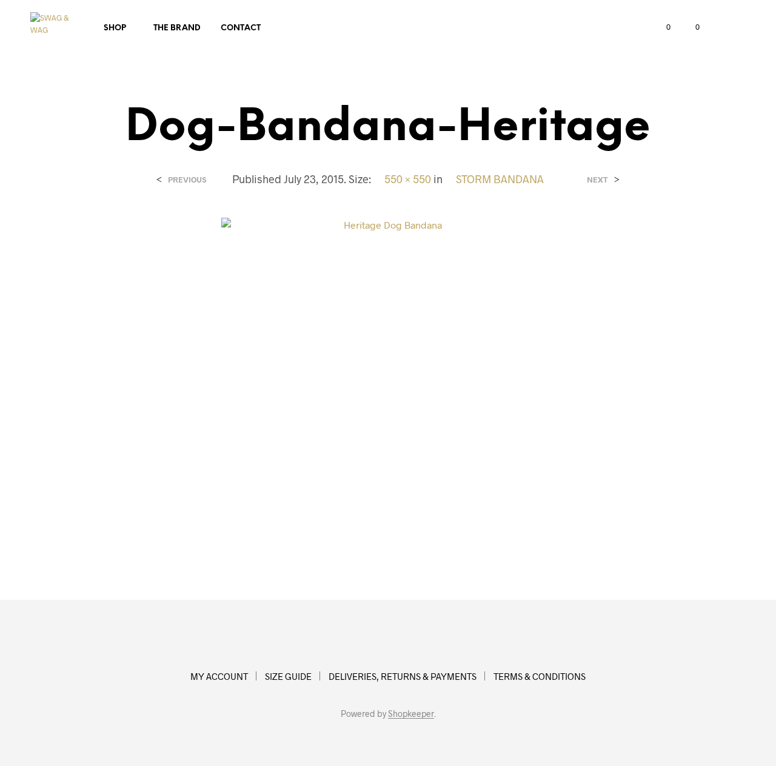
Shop (115, 28)
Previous (187, 180)
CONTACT (241, 28)
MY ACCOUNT (219, 676)
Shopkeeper (411, 714)
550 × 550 (407, 179)
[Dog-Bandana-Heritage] (388, 383)
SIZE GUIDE (288, 676)
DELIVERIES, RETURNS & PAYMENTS (403, 676)
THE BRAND (177, 28)
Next (597, 180)
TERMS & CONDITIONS (539, 676)
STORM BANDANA (500, 179)
